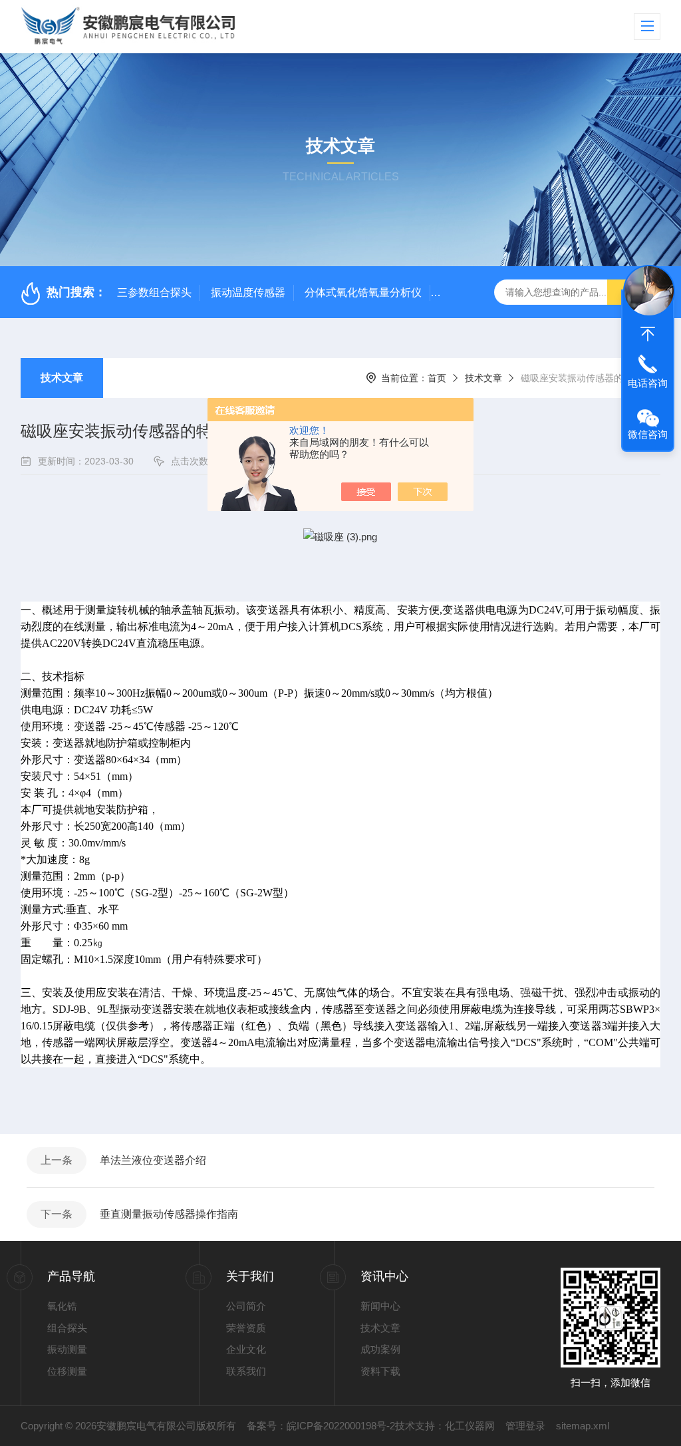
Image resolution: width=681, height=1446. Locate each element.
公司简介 (246, 1306)
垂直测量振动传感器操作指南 (169, 1214)
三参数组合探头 (154, 292)
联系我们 (246, 1371)
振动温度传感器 (248, 292)
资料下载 (380, 1371)
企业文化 (246, 1349)
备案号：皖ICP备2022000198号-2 (321, 1425)
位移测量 (67, 1371)
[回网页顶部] (647, 334)
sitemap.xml (582, 1425)
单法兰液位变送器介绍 (153, 1160)
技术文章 (62, 377)
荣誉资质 (246, 1328)
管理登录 (525, 1425)
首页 (437, 378)
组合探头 (67, 1328)
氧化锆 (62, 1306)
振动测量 (67, 1349)
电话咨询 (648, 383)
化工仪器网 (470, 1425)
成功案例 (380, 1349)
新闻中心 (380, 1306)
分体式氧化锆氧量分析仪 (363, 292)
